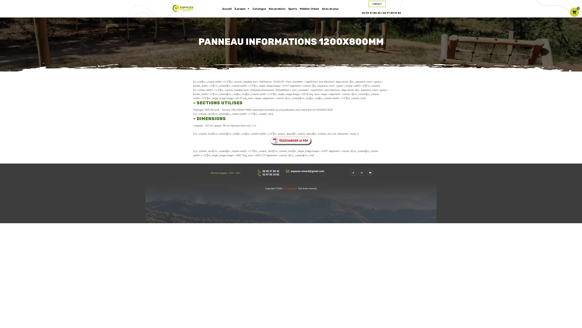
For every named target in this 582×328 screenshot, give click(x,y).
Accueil (227, 8)
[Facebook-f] (353, 173)
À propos (240, 8)
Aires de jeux (330, 8)
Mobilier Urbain (309, 8)
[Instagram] (362, 173)
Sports (292, 8)
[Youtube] (370, 173)
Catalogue (259, 8)
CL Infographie (289, 188)
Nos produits (277, 8)
